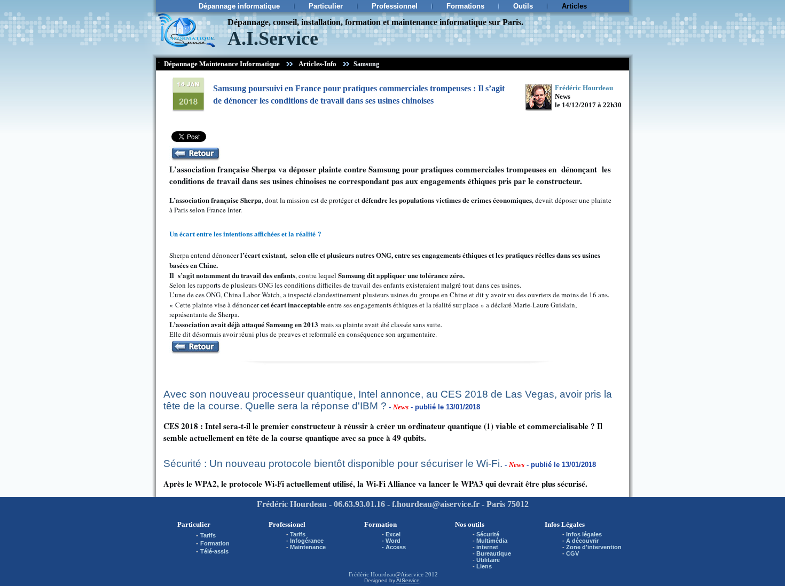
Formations (465, 6)
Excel (393, 534)
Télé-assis (214, 551)
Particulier (326, 6)
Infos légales (584, 534)
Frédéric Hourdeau (372, 574)
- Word (391, 540)
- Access (394, 547)
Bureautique (493, 553)
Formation (215, 543)
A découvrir (582, 540)
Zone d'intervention (594, 547)
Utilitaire (488, 560)
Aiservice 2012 (419, 574)
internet (487, 547)
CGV (572, 553)
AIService (408, 580)
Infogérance (307, 540)
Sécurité (487, 534)
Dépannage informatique (239, 6)
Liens (484, 566)
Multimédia (491, 540)
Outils (523, 6)
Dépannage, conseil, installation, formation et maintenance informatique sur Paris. (375, 22)
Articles (574, 6)
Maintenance (308, 547)
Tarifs (208, 535)
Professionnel (395, 6)
